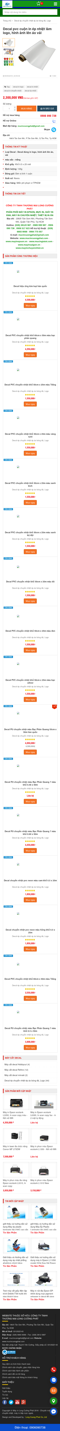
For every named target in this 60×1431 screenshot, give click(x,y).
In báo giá (48, 108)
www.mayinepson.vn (16, 241)
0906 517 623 (23, 228)
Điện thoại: (22, 1427)
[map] (54, 1401)
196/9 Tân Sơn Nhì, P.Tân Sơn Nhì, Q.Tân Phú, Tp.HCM (32, 138)
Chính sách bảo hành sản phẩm (15, 1370)
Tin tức (5, 1394)
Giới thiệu (6, 1388)
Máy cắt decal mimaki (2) (16, 1075)
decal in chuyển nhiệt (12, 91)
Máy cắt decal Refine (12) (16, 1069)
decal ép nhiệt (30, 91)
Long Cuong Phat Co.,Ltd (36, 1417)
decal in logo (18, 87)
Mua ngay (30, 305)
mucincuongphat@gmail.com (31, 125)
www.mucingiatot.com (40, 241)
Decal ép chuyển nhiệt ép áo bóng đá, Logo (32, 20)
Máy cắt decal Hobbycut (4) (17, 1064)
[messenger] (54, 1411)
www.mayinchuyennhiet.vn (30, 248)
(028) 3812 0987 (39, 1334)
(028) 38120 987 (23, 225)
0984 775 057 (36, 232)
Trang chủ (7, 20)
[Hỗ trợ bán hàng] (54, 121)
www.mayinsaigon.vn (29, 245)
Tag (8, 87)
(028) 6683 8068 (19, 1334)
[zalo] (54, 1380)
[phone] (54, 1370)
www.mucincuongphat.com (34, 238)
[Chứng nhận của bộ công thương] (9, 1352)
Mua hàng (26, 108)
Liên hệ (5, 1398)
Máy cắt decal (13, 1057)
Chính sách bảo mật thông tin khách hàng (19, 1377)
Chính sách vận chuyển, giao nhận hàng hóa (21, 1367)
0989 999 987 (40, 225)
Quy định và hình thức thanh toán (16, 1363)
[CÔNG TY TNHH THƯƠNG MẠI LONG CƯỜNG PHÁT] (7, 4)
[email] (54, 1390)
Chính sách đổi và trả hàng (13, 1374)
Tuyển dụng (7, 1391)
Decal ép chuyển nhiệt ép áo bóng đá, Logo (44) (27, 1080)
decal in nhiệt (32, 87)
